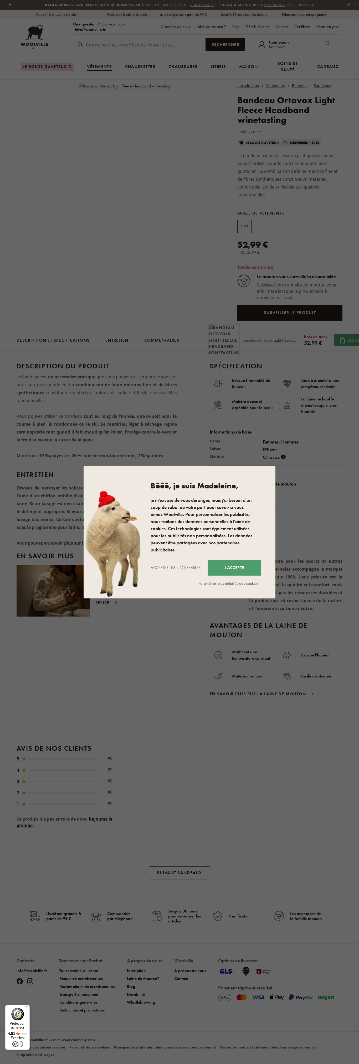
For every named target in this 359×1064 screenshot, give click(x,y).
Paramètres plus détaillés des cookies (228, 583)
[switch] (17, 1044)
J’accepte (234, 567)
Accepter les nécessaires (176, 567)
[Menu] (26, 1008)
